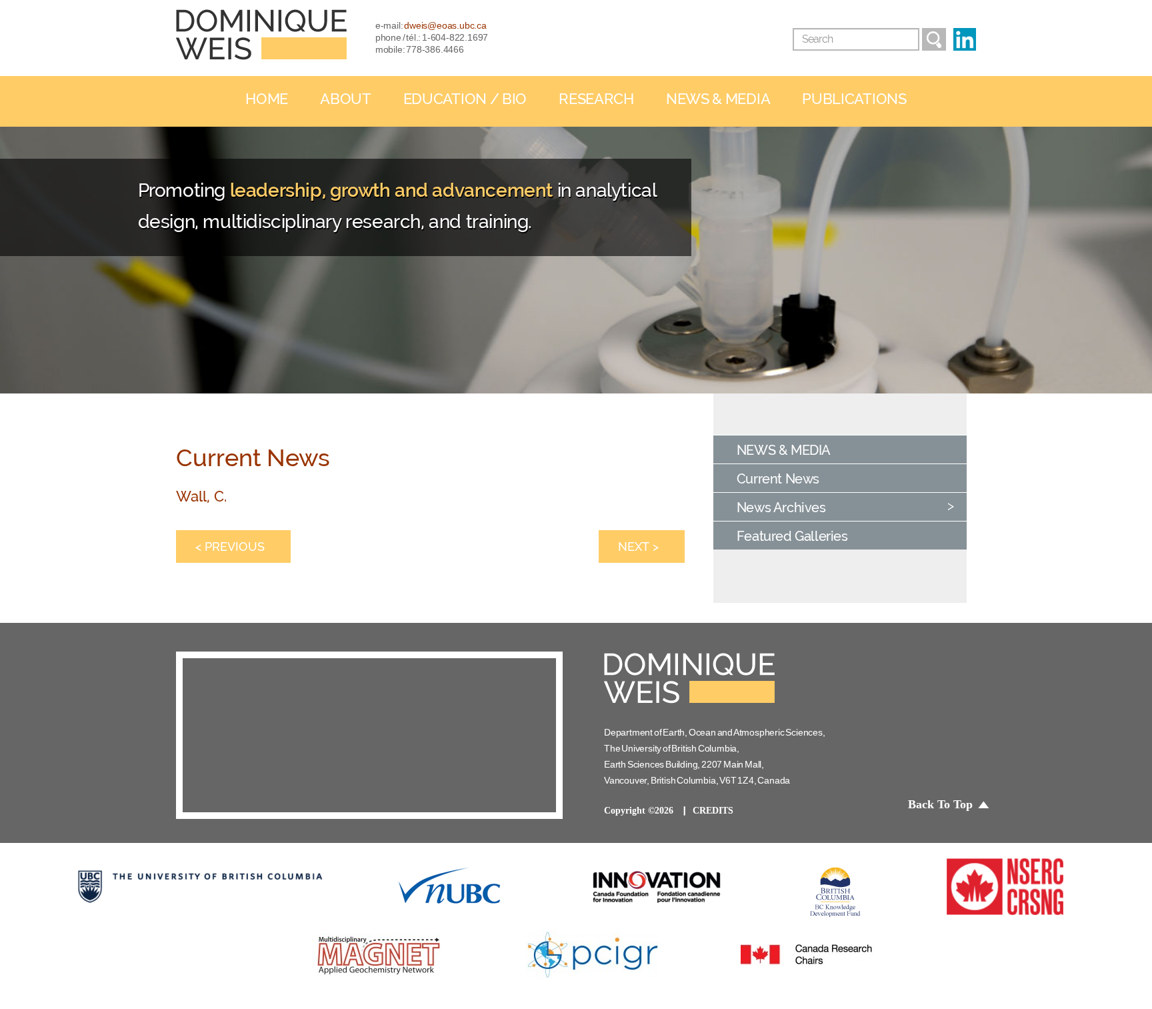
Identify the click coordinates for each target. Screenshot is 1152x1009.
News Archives (781, 507)
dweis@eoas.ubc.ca (445, 25)
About (345, 99)
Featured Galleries (792, 536)
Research (596, 99)
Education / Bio (465, 99)
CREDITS (713, 811)
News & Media (718, 99)
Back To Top (940, 804)
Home (266, 99)
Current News (778, 478)
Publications (854, 99)
